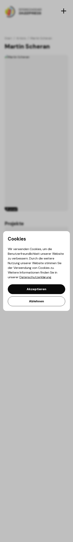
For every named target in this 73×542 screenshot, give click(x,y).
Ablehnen (36, 301)
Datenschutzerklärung (35, 277)
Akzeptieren (36, 289)
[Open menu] (63, 11)
